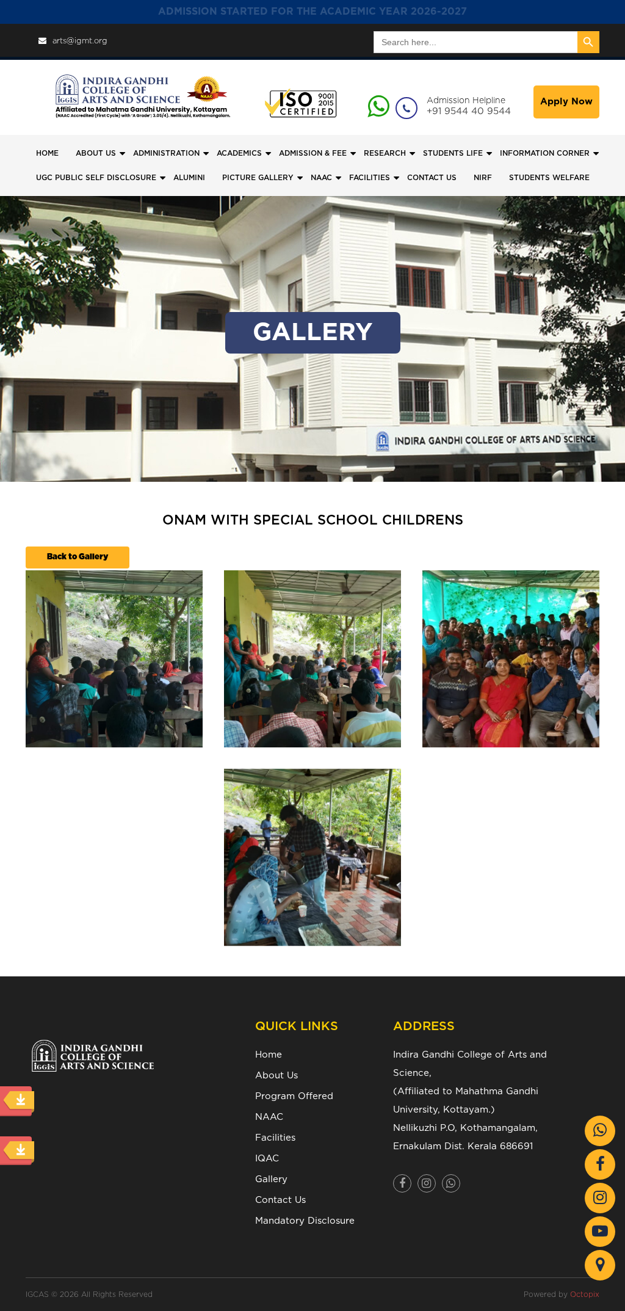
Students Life (453, 153)
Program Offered (294, 1096)
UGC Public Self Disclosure (96, 177)
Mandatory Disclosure (305, 1221)
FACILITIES (369, 177)
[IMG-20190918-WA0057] (114, 658)
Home (47, 153)
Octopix (584, 1294)
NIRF (483, 177)
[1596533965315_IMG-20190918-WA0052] (312, 658)
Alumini (189, 177)
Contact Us (280, 1200)
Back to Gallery (77, 557)
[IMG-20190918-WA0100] (510, 658)
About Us (276, 1075)
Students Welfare (549, 177)
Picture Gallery (258, 177)
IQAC (267, 1158)
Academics (239, 153)
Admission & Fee (313, 153)
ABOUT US (96, 153)
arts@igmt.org (79, 41)
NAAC (321, 177)
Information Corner (545, 153)
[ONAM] (312, 857)
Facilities (275, 1137)
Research (385, 153)
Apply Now (566, 101)
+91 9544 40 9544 (469, 111)
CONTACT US (432, 177)
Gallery (271, 1179)
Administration (166, 153)
